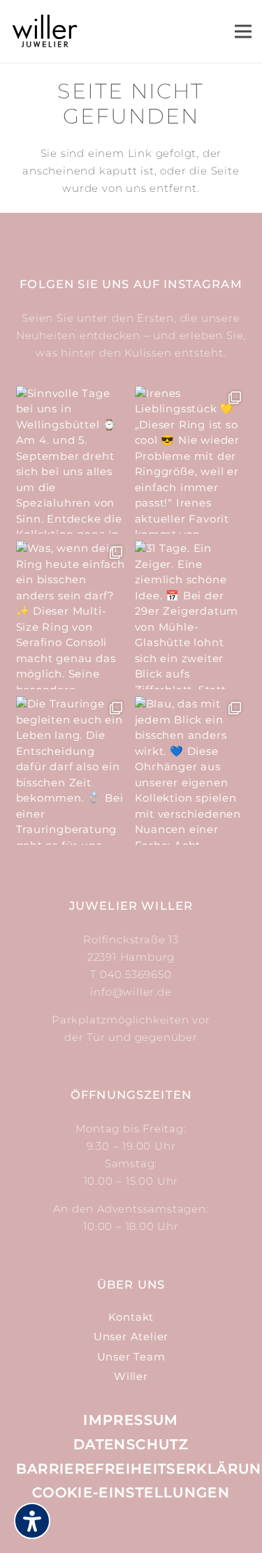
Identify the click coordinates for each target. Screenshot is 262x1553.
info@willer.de (130, 991)
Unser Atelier (131, 1336)
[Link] (45, 31)
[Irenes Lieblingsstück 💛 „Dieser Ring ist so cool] (191, 460)
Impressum (130, 1419)
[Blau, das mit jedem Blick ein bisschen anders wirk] (191, 770)
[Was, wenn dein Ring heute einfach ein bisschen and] (72, 615)
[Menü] (243, 31)
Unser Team (131, 1356)
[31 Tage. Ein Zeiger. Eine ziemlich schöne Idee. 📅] (191, 615)
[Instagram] (115, 1525)
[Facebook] (147, 1524)
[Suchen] (157, 31)
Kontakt (131, 1316)
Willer (131, 1376)
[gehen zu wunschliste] (199, 37)
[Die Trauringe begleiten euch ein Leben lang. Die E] (72, 770)
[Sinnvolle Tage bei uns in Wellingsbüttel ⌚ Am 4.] (72, 460)
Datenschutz (131, 1444)
